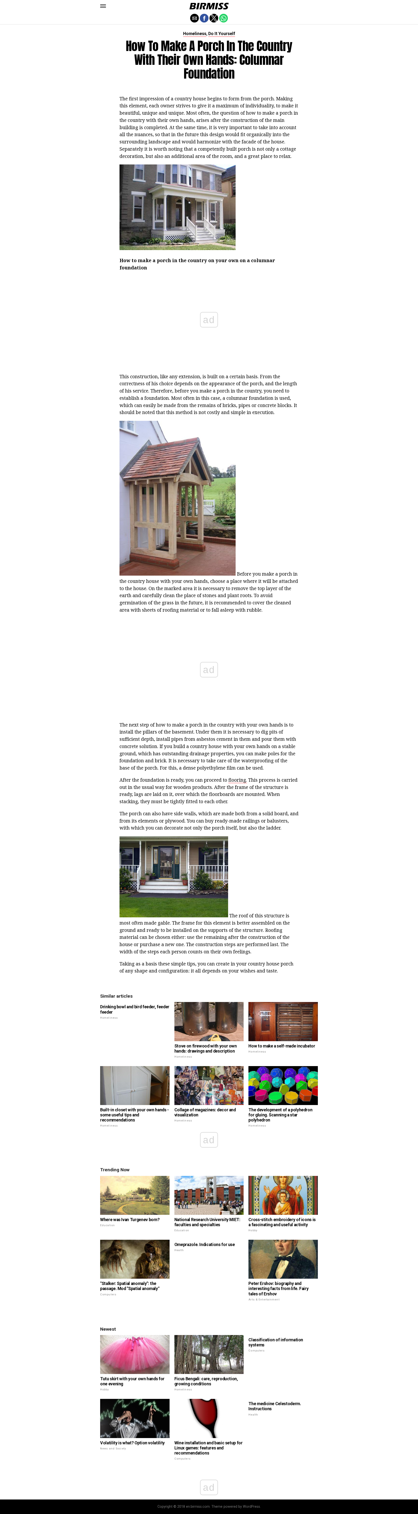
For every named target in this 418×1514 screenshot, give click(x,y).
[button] (103, 6)
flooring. (237, 780)
